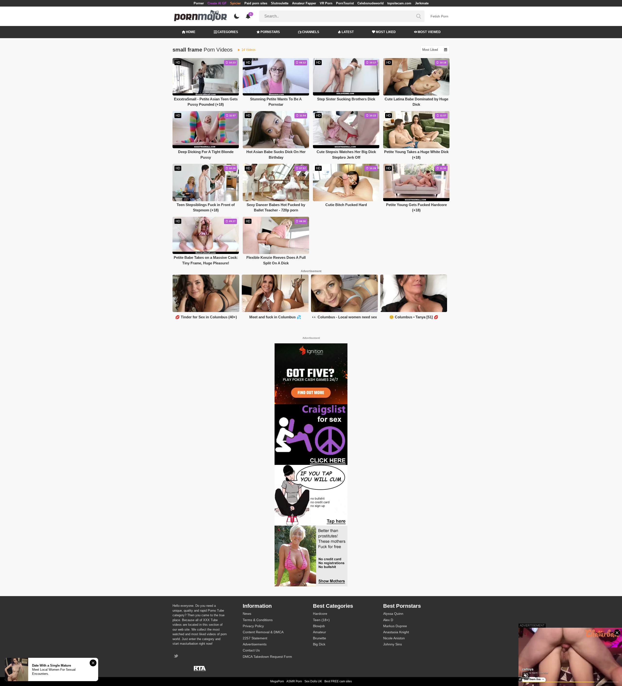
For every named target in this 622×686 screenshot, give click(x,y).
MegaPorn (277, 681)
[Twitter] (177, 656)
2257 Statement (255, 638)
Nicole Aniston (394, 638)
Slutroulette (279, 3)
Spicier (235, 3)
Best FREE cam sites (338, 681)
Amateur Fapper (304, 3)
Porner (199, 3)
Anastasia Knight (396, 632)
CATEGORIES (227, 32)
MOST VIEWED (429, 32)
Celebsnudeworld (370, 3)
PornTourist (345, 3)
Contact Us (251, 650)
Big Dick (319, 644)
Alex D (388, 620)
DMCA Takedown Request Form (267, 657)
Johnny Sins (392, 644)
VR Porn (326, 3)
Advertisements (255, 644)
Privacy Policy (253, 626)
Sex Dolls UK (313, 681)
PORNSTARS (270, 32)
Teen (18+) (321, 620)
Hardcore (320, 614)
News (247, 614)
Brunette (319, 638)
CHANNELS (310, 32)
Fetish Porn (439, 16)
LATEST (348, 32)
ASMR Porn (294, 681)
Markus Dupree (395, 626)
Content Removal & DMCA (263, 632)
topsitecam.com (399, 3)
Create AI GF (216, 3)
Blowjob (319, 626)
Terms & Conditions (258, 620)
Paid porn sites (255, 3)
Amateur (319, 632)
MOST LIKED (386, 32)
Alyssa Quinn (393, 614)
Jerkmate (422, 3)
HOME (190, 32)
